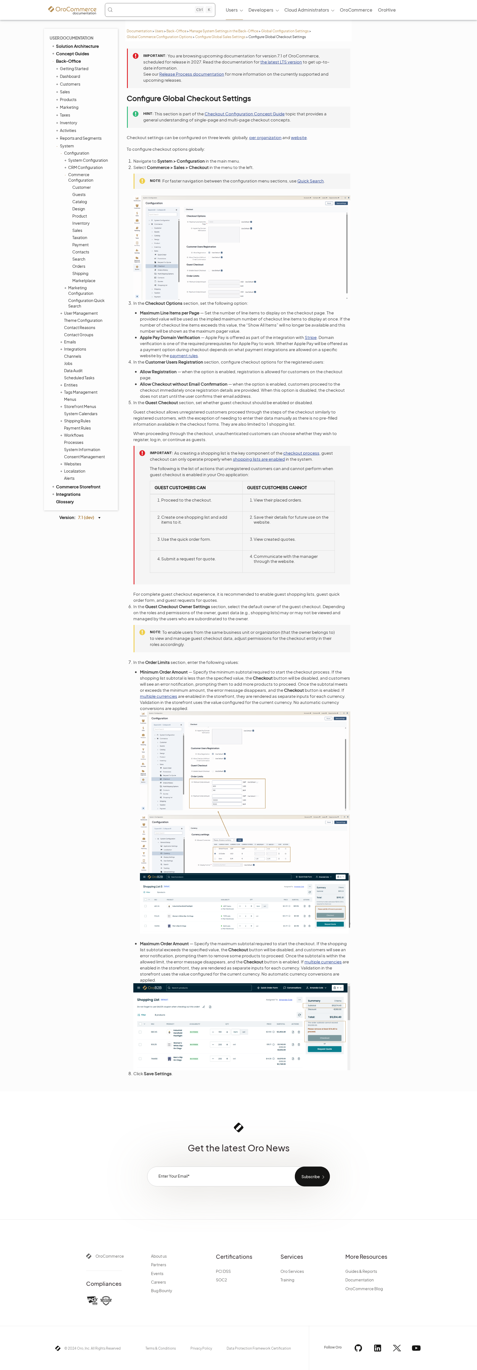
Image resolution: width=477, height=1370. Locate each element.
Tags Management (80, 391)
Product (79, 215)
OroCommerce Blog (364, 1288)
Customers (70, 83)
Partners (158, 1264)
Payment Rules (77, 427)
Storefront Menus (80, 406)
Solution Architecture (77, 46)
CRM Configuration (85, 167)
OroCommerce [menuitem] (356, 10)
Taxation (79, 237)
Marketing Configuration (80, 290)
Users (159, 31)
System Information (82, 449)
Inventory (68, 122)
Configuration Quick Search (86, 303)
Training (287, 1279)
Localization (74, 470)
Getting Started (74, 68)
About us (159, 1256)
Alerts (69, 478)
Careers (158, 1281)
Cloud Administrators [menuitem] (306, 10)
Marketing (69, 107)
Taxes (65, 114)
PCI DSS (223, 1271)
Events (157, 1273)
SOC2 (221, 1279)
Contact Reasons (79, 327)
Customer (81, 187)
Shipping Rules (77, 420)
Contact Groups (78, 334)
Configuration (76, 152)
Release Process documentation (191, 73)
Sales (65, 91)
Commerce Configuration (80, 177)
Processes (73, 442)
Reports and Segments (81, 138)
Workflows (74, 435)
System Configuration (88, 160)
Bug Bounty (161, 1290)
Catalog (79, 201)
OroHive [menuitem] (387, 10)
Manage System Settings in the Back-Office (223, 31)
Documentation (139, 31)
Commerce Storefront (78, 486)
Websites (72, 463)
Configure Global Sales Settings (220, 37)
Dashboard (70, 76)
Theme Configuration (83, 320)
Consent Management (84, 456)
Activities (68, 130)
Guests (79, 194)
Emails (70, 341)
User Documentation (71, 37)
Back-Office (176, 31)
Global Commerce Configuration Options (159, 37)
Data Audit (73, 370)
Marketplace (84, 280)
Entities (71, 384)
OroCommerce (110, 1256)
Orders (78, 266)
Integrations (75, 348)
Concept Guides (72, 53)
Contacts (80, 251)
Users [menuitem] (232, 10)
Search (78, 258)
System (67, 145)
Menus (70, 399)
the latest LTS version (281, 61)
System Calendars (80, 413)
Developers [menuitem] (260, 10)
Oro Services (292, 1271)
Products (68, 99)
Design (78, 208)
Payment (80, 244)
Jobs (68, 363)
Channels (72, 356)
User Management (81, 313)
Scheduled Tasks (79, 377)
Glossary (65, 501)
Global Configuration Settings (285, 31)
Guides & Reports (361, 1271)
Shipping (80, 273)
